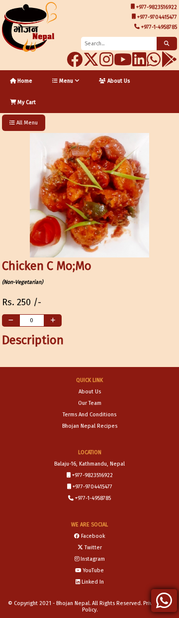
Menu (66, 81)
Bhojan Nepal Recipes (89, 426)
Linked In (93, 582)
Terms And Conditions (89, 414)
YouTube (93, 570)
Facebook (93, 536)
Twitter (93, 547)
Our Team (89, 403)
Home (24, 81)
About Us (118, 81)
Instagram (93, 559)
